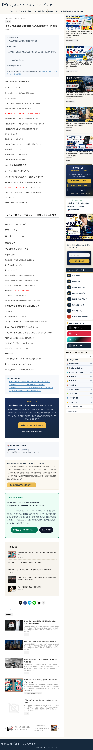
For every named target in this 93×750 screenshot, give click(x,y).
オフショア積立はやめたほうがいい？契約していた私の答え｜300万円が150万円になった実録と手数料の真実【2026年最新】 (79, 95)
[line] (34, 603)
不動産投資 (79, 385)
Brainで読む (46, 530)
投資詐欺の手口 (42, 11)
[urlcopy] (43, 603)
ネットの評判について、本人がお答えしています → (79, 193)
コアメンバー (79, 381)
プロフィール (13, 11)
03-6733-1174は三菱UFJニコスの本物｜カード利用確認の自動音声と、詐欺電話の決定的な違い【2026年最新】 (79, 154)
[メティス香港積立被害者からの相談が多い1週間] (30, 603)
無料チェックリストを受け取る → (32, 425)
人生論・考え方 (79, 394)
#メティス (43, 71)
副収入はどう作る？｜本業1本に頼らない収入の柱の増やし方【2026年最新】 (79, 124)
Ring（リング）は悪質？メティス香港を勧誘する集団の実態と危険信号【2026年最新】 (37, 578)
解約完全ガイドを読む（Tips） (24, 530)
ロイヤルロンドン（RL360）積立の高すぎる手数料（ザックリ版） (29, 382)
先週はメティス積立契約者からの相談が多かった (40, 641)
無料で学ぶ (59, 11)
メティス (8, 609)
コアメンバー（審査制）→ (79, 190)
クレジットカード (79, 402)
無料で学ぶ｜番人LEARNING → (79, 185)
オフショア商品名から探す (75, 407)
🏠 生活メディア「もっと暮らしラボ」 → (79, 203)
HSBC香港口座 (79, 398)
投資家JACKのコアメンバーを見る (32, 432)
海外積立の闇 (67, 11)
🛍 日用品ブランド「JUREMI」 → (77, 206)
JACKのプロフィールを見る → (79, 181)
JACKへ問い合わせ (77, 11)
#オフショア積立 (15, 74)
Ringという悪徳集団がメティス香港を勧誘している (25, 391)
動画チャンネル (32, 11)
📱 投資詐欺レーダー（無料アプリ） (18, 450)
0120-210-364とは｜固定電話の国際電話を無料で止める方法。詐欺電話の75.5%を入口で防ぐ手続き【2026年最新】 (79, 33)
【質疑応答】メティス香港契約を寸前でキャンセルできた (27, 385)
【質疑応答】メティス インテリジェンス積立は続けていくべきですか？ (31, 388)
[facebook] (25, 603)
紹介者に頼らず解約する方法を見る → (21, 485)
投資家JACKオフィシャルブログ (27, 4)
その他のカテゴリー (73, 411)
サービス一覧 (22, 11)
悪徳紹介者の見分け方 (79, 368)
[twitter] (20, 603)
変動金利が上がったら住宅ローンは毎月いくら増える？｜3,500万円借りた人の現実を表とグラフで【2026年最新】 (79, 64)
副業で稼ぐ (51, 11)
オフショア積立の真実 (79, 372)
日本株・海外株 (79, 389)
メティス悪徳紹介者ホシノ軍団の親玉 (29, 587)
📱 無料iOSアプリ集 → (74, 210)
